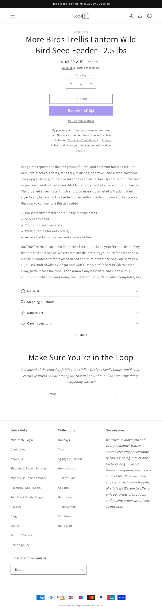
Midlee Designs (74, 605)
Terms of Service (22, 535)
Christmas (65, 516)
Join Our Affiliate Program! (29, 497)
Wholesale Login (22, 440)
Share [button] (83, 335)
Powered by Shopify (93, 605)
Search (15, 526)
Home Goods (67, 468)
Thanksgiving (67, 507)
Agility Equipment (70, 459)
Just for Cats (67, 478)
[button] (12, 15)
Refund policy (20, 545)
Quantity (81, 75)
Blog (14, 516)
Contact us (18, 449)
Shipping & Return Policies (29, 468)
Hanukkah (65, 526)
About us (17, 459)
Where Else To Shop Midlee (29, 478)
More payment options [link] (81, 120)
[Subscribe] (114, 394)
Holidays (64, 440)
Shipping (67, 67)
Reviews (16, 507)
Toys (61, 449)
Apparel (63, 488)
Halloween (65, 497)
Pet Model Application (26, 488)
